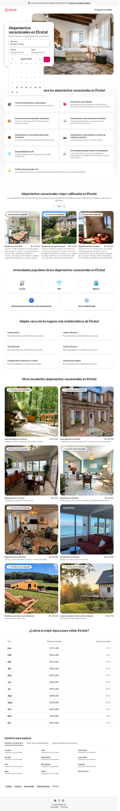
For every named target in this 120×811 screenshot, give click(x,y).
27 (31, 87)
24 (17, 87)
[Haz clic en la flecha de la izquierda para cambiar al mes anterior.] (12, 59)
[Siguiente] (64, 206)
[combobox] (29, 44)
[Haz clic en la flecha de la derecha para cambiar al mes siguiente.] (39, 59)
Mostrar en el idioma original (79, 3)
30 (12, 92)
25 (21, 87)
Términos (64, 807)
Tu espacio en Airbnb (103, 10)
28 (35, 87)
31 (17, 92)
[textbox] (18, 52)
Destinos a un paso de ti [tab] (14, 743)
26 (26, 87)
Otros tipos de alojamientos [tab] (37, 743)
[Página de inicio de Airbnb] (11, 9)
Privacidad (54, 807)
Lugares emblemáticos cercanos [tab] (64, 743)
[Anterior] (54, 206)
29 (40, 87)
